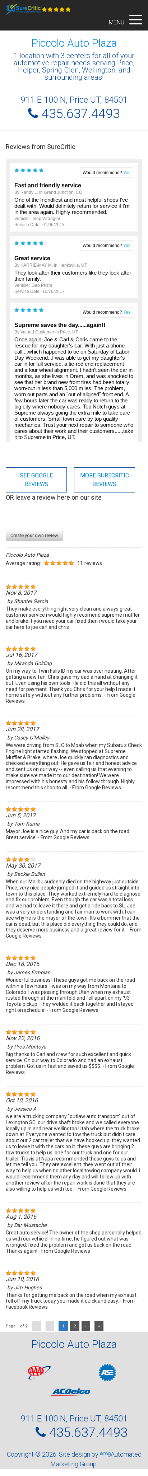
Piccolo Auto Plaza (74, 43)
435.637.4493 (81, 113)
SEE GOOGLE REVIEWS (36, 479)
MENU (117, 22)
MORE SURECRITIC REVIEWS (104, 479)
